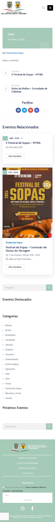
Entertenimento (11, 359)
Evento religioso (12, 364)
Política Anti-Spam (17, 491)
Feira (7, 378)
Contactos (27, 473)
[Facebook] (18, 110)
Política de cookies (27, 468)
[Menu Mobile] (50, 8)
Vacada (8, 398)
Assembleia (10, 335)
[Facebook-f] (32, 508)
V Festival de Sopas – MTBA (23, 143)
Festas (8, 383)
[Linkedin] (36, 110)
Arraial (8, 330)
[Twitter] (24, 110)
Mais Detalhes (15, 156)
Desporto (9, 349)
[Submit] (49, 287)
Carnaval (9, 344)
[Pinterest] (30, 110)
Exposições (10, 369)
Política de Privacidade (27, 463)
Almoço (8, 325)
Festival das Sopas (14, 53)
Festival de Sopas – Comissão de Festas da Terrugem (26, 249)
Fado (7, 374)
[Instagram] (23, 508)
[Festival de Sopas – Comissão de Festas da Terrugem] (27, 202)
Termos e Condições (27, 458)
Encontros (9, 354)
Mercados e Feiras (13, 393)
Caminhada (10, 340)
